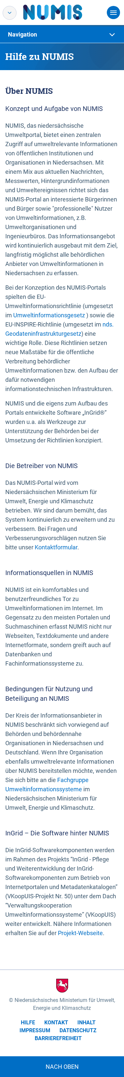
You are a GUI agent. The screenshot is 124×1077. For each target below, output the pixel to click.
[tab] (62, 34)
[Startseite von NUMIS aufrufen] (62, 12)
